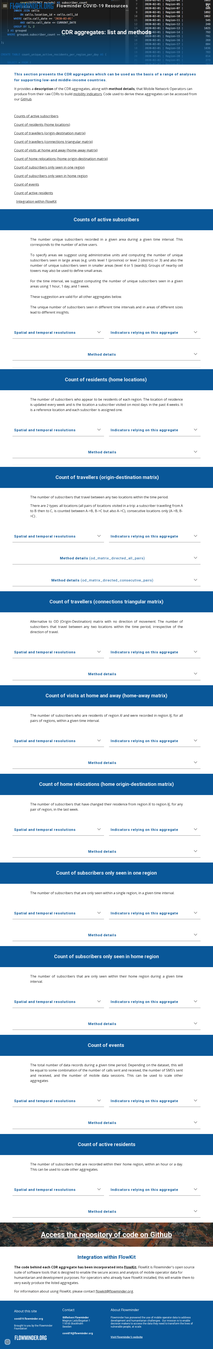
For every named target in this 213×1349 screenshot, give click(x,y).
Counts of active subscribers (36, 116)
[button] (5, 5)
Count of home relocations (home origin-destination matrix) (61, 158)
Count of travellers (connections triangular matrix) (53, 141)
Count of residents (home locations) (42, 124)
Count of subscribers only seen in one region (49, 167)
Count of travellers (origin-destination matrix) (49, 133)
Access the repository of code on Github (106, 1234)
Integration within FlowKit (36, 201)
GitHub (26, 99)
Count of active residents (33, 193)
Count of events (26, 184)
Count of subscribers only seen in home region (51, 176)
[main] (106, 32)
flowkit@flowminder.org (114, 1291)
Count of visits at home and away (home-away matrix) (56, 150)
